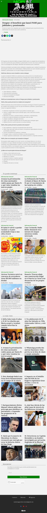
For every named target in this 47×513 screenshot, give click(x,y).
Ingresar (32, 497)
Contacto (14, 497)
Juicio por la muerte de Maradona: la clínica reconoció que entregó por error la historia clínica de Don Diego (11, 440)
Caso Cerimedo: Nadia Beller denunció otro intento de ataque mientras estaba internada (33, 232)
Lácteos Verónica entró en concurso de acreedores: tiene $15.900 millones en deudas (11, 277)
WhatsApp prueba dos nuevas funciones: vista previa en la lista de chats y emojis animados (35, 351)
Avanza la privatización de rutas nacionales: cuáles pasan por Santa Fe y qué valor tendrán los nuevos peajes (11, 183)
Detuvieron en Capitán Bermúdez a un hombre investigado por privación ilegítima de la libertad (35, 439)
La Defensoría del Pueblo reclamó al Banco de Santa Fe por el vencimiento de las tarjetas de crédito (35, 182)
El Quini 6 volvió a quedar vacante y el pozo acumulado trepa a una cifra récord (11, 231)
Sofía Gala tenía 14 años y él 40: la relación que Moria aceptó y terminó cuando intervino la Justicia (11, 323)
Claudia (6, 32)
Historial (23, 497)
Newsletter (7, 464)
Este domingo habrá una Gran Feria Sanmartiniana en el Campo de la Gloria (11, 378)
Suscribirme (23, 477)
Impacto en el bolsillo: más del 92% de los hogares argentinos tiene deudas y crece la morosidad (35, 380)
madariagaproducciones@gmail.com (23, 502)
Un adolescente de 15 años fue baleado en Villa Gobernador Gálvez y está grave (35, 322)
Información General (7, 20)
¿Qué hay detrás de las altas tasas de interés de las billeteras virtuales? (35, 407)
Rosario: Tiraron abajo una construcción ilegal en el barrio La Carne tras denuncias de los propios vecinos (35, 278)
